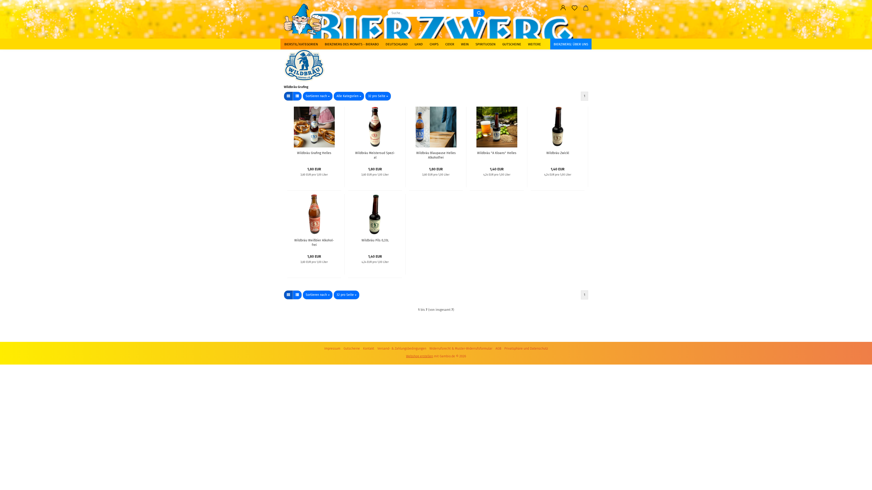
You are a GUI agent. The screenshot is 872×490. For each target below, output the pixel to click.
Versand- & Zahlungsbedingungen (401, 348)
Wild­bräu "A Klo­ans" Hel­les (496, 153)
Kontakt (368, 348)
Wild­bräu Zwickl (557, 153)
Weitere (534, 44)
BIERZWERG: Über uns (571, 44)
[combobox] (318, 96)
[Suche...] (479, 13)
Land (419, 44)
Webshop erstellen (419, 356)
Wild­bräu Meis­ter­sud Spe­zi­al (375, 155)
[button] (563, 8)
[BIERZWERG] (305, 19)
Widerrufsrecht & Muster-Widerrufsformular (460, 348)
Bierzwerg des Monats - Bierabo (352, 44)
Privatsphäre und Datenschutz (526, 348)
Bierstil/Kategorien (301, 44)
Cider (449, 44)
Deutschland (397, 44)
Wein (465, 44)
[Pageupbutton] (859, 481)
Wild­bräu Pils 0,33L (375, 240)
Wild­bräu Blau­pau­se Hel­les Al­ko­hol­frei (436, 155)
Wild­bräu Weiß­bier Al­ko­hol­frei (314, 242)
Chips (434, 44)
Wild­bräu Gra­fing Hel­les (314, 153)
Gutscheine (511, 44)
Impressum (332, 348)
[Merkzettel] (574, 8)
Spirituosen (485, 44)
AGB (498, 348)
